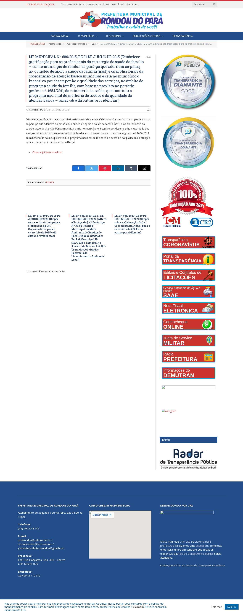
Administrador (38, 109)
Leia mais (137, 606)
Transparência (182, 36)
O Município (86, 36)
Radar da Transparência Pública (205, 565)
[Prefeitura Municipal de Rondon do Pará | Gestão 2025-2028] (121, 20)
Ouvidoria (24, 575)
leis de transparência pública (196, 553)
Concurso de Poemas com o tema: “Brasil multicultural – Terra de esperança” (101, 4)
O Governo (113, 36)
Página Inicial (60, 36)
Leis (148, 109)
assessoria (202, 545)
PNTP (177, 565)
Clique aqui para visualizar (47, 152)
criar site (185, 541)
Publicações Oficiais (146, 36)
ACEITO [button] (231, 606)
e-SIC (37, 575)
